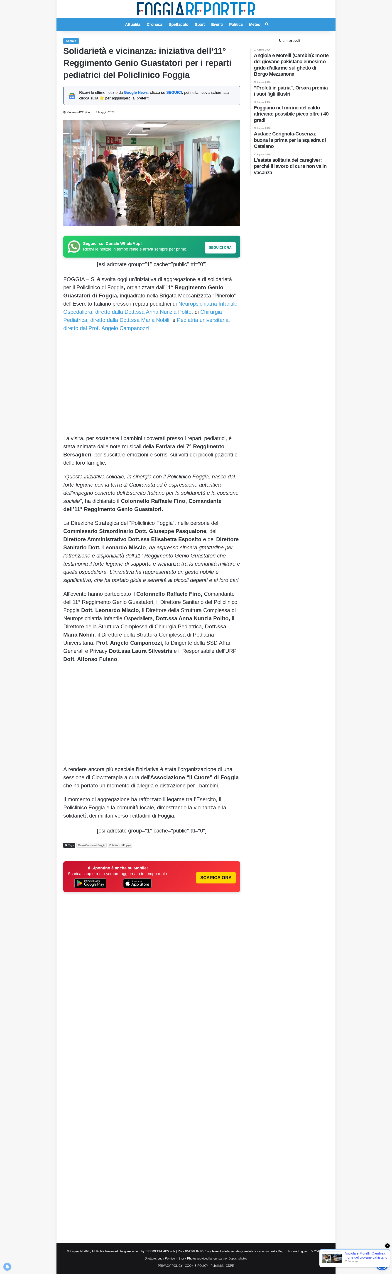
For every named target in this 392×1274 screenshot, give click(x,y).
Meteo (254, 24)
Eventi (217, 24)
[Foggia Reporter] (196, 8)
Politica (236, 24)
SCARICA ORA (216, 877)
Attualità (132, 24)
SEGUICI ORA (220, 247)
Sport (200, 24)
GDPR (230, 1265)
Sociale (71, 41)
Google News (136, 92)
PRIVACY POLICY (170, 1265)
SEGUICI (174, 92)
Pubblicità (217, 1265)
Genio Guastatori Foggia (91, 845)
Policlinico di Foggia (120, 845)
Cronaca (154, 24)
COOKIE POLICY (196, 1265)
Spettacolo (178, 24)
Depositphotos (237, 1258)
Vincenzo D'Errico (78, 112)
